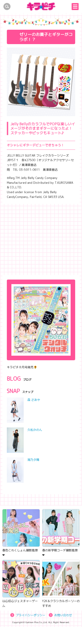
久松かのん (34, 430)
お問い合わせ (63, 615)
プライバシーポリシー (30, 615)
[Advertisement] (41, 238)
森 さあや (33, 400)
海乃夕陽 (33, 460)
